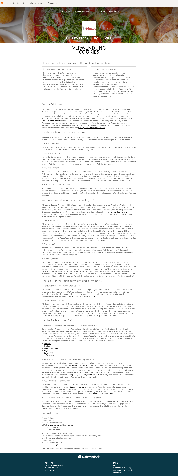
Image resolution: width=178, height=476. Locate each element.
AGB (115, 465)
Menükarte (66, 11)
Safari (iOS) (48, 353)
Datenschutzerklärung (51, 121)
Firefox (47, 346)
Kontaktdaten (99, 11)
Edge (46, 350)
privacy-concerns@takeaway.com (91, 128)
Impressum (113, 11)
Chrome (47, 343)
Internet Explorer (51, 348)
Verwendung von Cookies (123, 470)
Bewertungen (82, 11)
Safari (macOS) (50, 355)
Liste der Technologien (119, 212)
